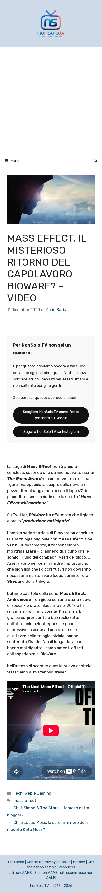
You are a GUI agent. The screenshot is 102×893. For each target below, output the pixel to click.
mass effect (25, 800)
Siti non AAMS (46, 872)
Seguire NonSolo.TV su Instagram (51, 432)
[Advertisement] (51, 100)
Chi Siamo (16, 862)
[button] (95, 161)
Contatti (34, 862)
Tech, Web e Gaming (32, 793)
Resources (67, 867)
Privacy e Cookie (57, 862)
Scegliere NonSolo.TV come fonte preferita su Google (51, 415)
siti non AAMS (20, 872)
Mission (79, 862)
